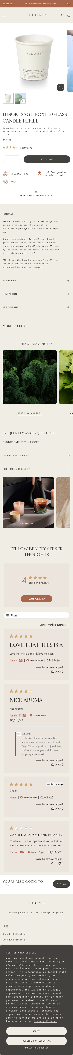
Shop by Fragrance (14, 939)
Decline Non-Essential (36, 1040)
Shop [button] (5, 926)
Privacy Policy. (45, 1021)
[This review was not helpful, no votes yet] (59, 671)
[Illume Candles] (36, 903)
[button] (5, 15)
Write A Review (37, 598)
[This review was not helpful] (59, 863)
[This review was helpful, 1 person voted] (52, 863)
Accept (37, 1031)
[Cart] (68, 15)
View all (61, 884)
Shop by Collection (14, 934)
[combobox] (54, 624)
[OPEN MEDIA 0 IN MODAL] (61, 88)
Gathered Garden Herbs (30, 413)
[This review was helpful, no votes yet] (52, 671)
